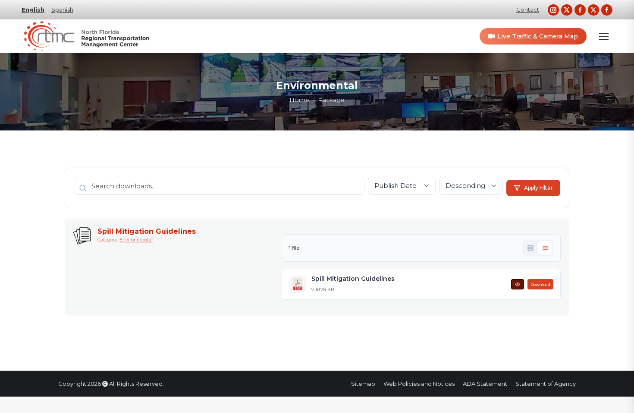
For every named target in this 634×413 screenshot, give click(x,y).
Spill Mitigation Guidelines (146, 231)
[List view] (545, 248)
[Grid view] (530, 248)
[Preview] (517, 284)
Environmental (136, 240)
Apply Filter (538, 187)
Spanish (62, 9)
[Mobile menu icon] (603, 36)
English (33, 9)
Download (540, 284)
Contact (527, 9)
